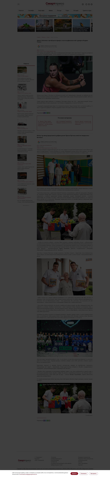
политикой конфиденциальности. (28, 474)
